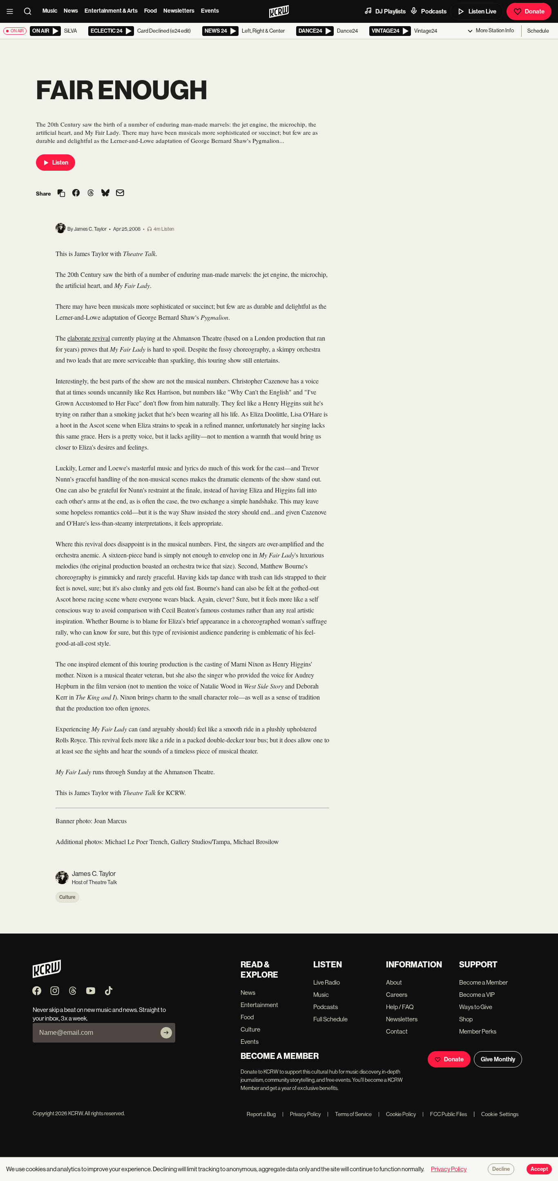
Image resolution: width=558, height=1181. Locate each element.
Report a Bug (261, 1114)
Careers (396, 994)
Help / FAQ (400, 1006)
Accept (539, 1169)
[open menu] (12, 11)
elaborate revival (88, 338)
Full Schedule (330, 1019)
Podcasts (433, 11)
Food (150, 10)
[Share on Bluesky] (105, 193)
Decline (501, 1169)
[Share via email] (120, 193)
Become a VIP (477, 994)
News (71, 10)
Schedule (538, 31)
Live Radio (326, 982)
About (394, 982)
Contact (397, 1031)
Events (210, 10)
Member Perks (477, 1031)
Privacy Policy (301, 1114)
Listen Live (482, 11)
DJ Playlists (390, 11)
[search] (30, 11)
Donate (535, 11)
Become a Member (483, 982)
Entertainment (259, 1004)
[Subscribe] (166, 1032)
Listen (60, 162)
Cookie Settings (500, 1114)
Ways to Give (475, 1006)
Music (49, 10)
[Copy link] (61, 193)
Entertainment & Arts (111, 10)
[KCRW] (47, 975)
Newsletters (178, 10)
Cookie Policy (397, 1114)
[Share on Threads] (91, 193)
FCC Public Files (444, 1114)
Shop (466, 1019)
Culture (67, 897)
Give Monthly (498, 1059)
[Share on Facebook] (76, 193)
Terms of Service (349, 1114)
